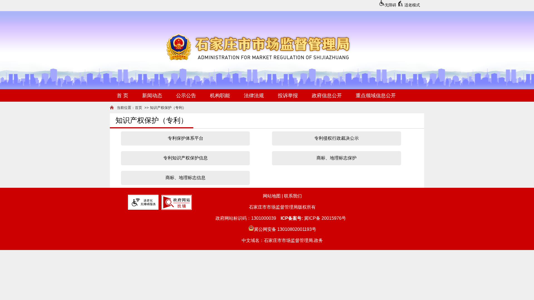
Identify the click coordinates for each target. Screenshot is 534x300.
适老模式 (412, 5)
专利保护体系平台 (185, 138)
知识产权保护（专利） (168, 108)
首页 (138, 108)
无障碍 (390, 5)
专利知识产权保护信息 (185, 158)
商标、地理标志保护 (337, 158)
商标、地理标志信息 (185, 177)
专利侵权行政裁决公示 (336, 138)
